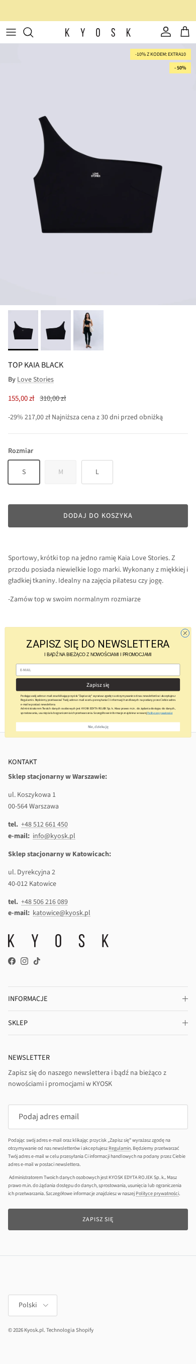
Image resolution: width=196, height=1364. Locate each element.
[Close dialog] (185, 632)
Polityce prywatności (159, 713)
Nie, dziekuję (98, 726)
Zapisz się (97, 684)
